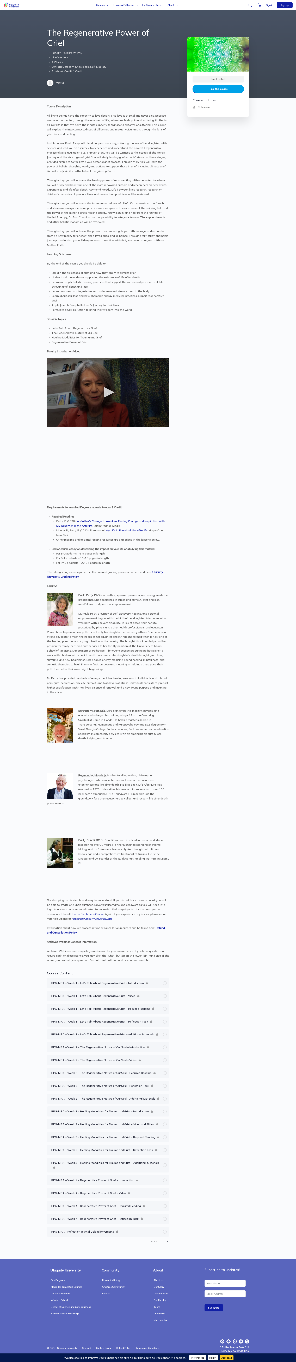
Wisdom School (59, 1300)
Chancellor (159, 1313)
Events (106, 1293)
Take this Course (218, 88)
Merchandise (160, 1320)
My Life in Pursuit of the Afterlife (126, 530)
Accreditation (161, 1293)
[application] (108, 392)
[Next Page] (167, 1241)
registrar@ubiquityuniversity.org (92, 918)
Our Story (159, 1286)
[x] (247, 1341)
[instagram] (228, 1341)
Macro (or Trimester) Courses (66, 1286)
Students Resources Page (65, 1313)
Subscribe (213, 1307)
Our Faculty (160, 1300)
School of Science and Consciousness (71, 1306)
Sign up (284, 5)
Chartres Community (113, 1286)
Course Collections (61, 1293)
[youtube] (241, 1341)
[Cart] (260, 5)
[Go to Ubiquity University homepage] (11, 4)
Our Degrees (58, 1280)
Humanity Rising (111, 1280)
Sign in (269, 5)
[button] (108, 392)
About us (158, 1280)
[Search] (250, 5)
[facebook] (222, 1341)
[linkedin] (235, 1341)
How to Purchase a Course (87, 914)
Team (157, 1306)
